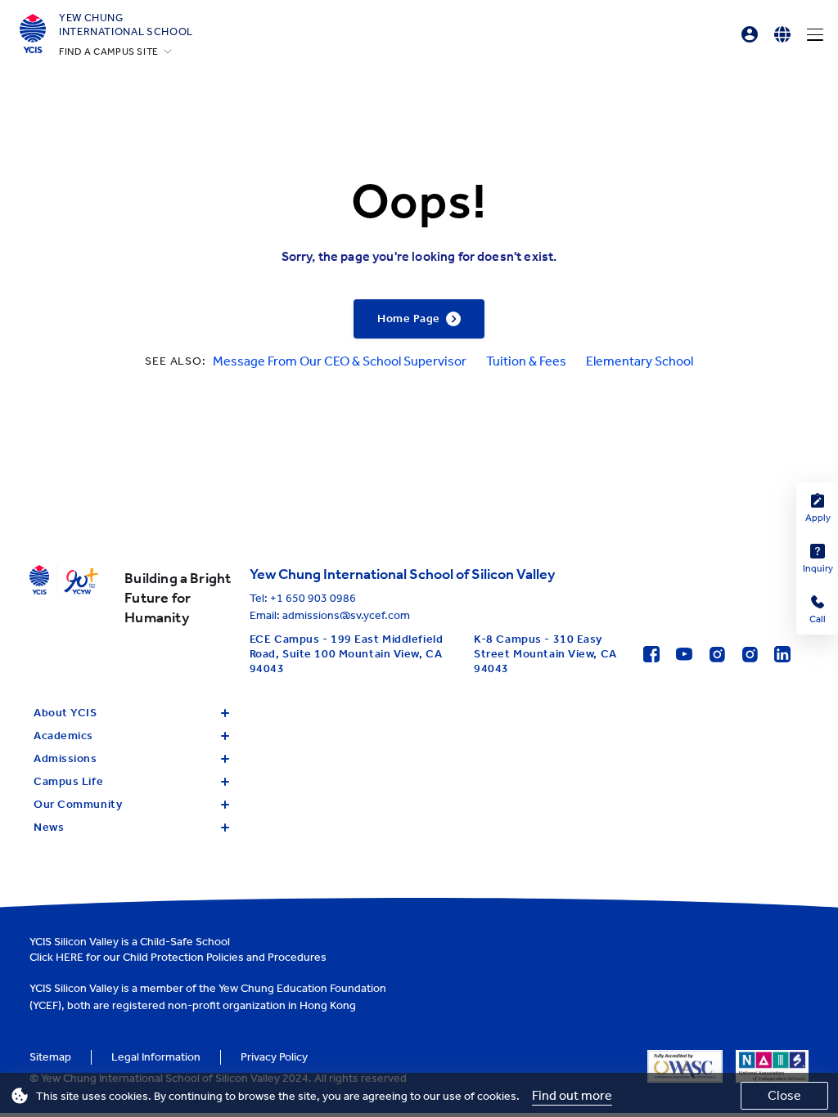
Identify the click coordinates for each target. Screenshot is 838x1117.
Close (784, 1095)
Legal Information (155, 1057)
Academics (63, 735)
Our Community (78, 804)
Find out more (572, 1095)
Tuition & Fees (526, 361)
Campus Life (68, 781)
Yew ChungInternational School (126, 24)
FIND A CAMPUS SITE (109, 51)
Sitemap (50, 1057)
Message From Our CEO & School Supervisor (339, 361)
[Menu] (815, 34)
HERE (69, 957)
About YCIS (65, 713)
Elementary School (639, 361)
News (49, 827)
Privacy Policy (274, 1057)
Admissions (65, 758)
